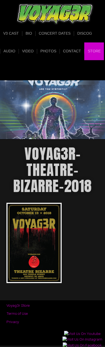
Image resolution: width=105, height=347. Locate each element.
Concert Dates (55, 33)
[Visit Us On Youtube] (82, 333)
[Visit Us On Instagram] (82, 339)
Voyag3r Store (18, 305)
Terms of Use (17, 313)
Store (94, 51)
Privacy (12, 322)
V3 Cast (11, 33)
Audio (9, 51)
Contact (72, 51)
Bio (29, 33)
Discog (84, 33)
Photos (48, 51)
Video (28, 51)
